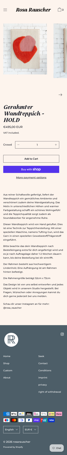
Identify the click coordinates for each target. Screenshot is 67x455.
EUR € (28, 429)
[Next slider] (60, 94)
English (9, 429)
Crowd (7, 144)
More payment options (31, 177)
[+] (56, 144)
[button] (25, 48)
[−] (18, 144)
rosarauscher (21, 441)
